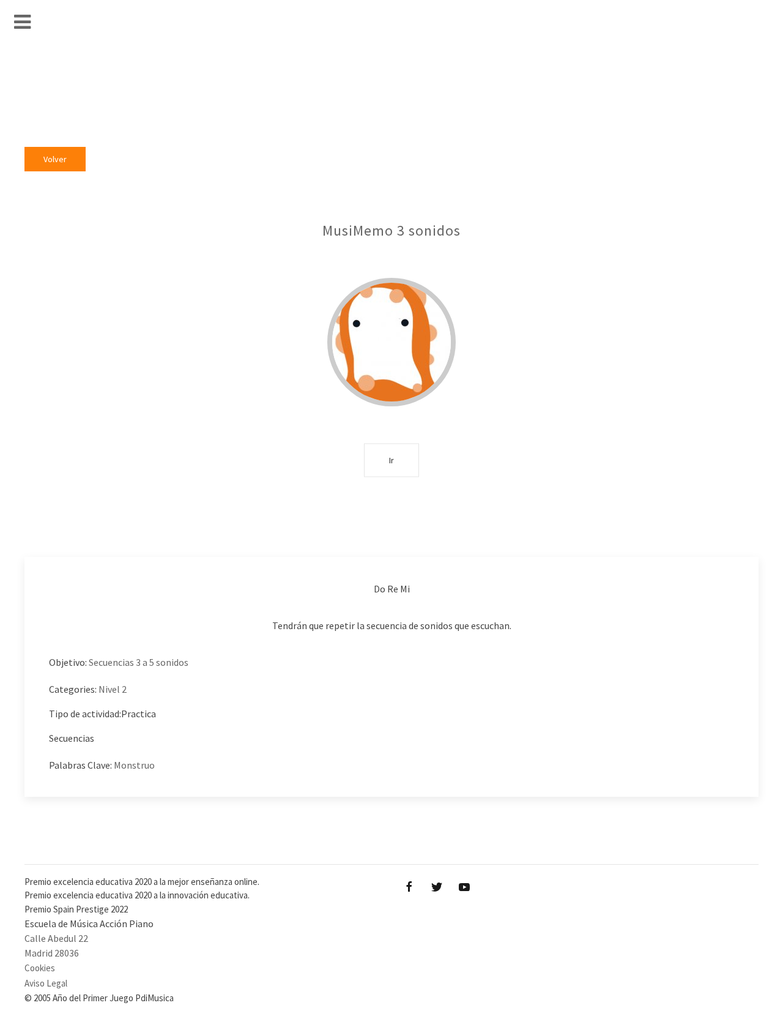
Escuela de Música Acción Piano (89, 923)
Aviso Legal (45, 983)
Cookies (39, 968)
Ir (391, 459)
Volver (55, 159)
